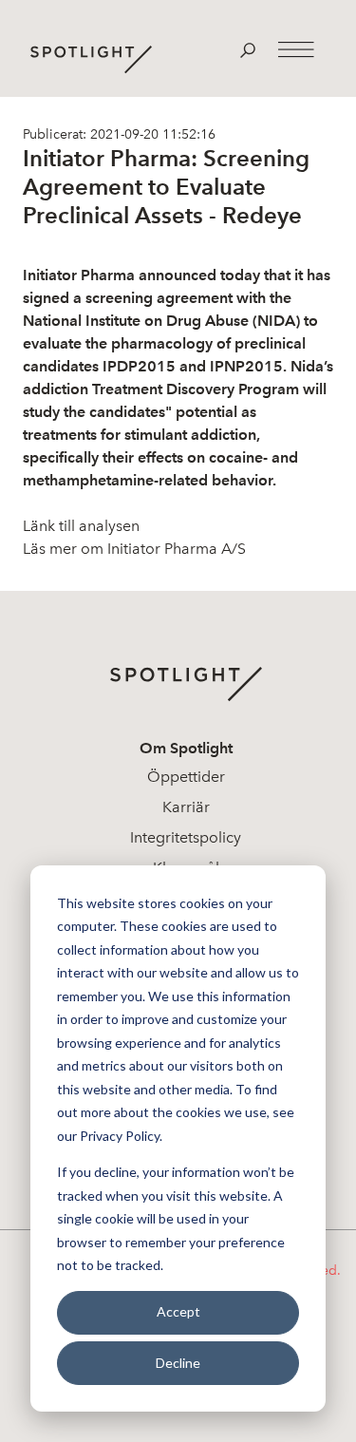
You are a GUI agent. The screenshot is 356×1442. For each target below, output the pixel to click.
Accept (178, 1311)
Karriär (186, 807)
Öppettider (186, 777)
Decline (178, 1363)
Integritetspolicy (185, 837)
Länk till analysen (81, 526)
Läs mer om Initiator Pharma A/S (134, 549)
